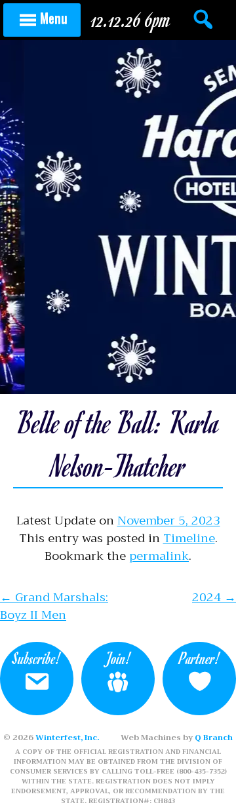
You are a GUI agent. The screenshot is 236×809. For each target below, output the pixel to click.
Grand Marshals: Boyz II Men (54, 606)
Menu (54, 18)
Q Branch (214, 737)
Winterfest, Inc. (67, 737)
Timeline (189, 538)
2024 (214, 597)
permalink (159, 555)
